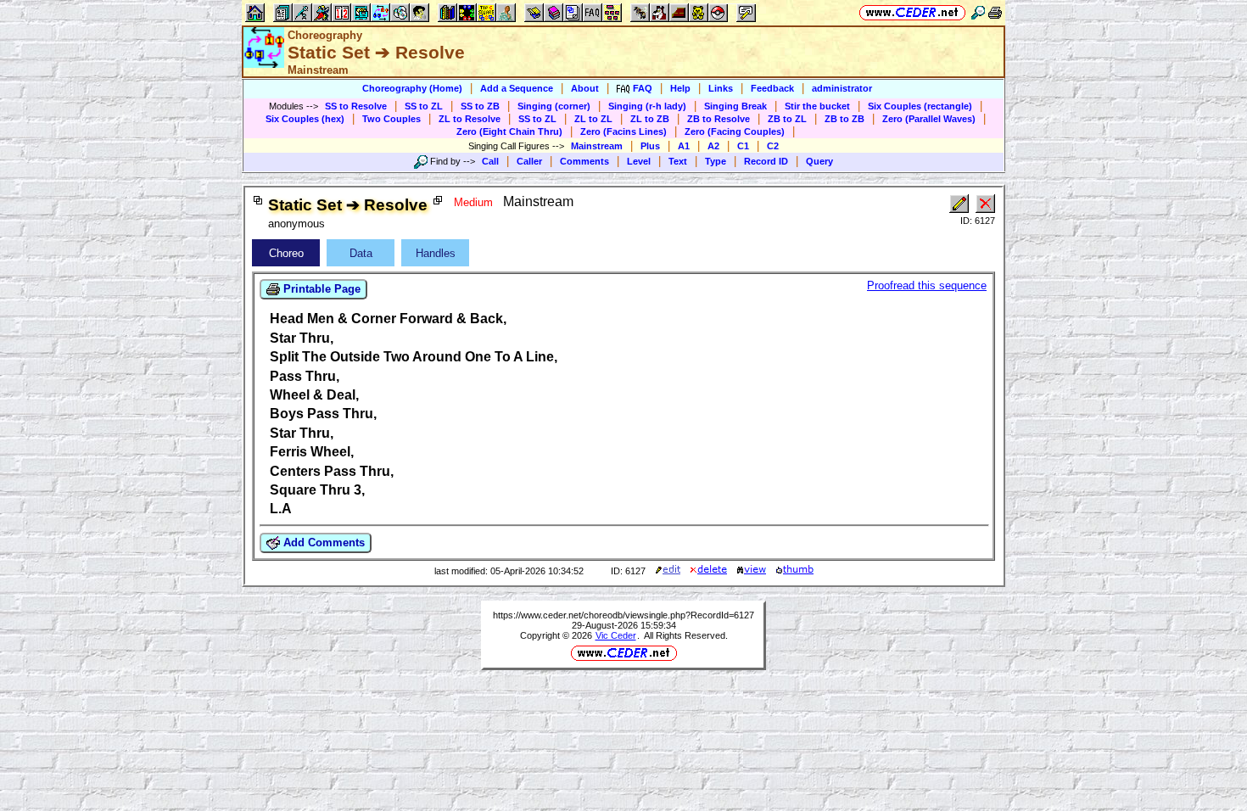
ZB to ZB (844, 119)
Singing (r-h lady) (647, 106)
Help (680, 88)
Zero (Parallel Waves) (929, 119)
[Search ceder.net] (978, 12)
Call (490, 161)
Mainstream (597, 146)
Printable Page (320, 288)
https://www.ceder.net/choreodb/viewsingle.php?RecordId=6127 (623, 615)
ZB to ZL (787, 119)
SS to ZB (480, 106)
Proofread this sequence (927, 285)
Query (819, 161)
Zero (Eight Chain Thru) (509, 131)
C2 (773, 146)
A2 (713, 146)
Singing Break (735, 106)
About (585, 88)
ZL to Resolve (469, 119)
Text (677, 161)
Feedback (772, 88)
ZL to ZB (649, 119)
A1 (684, 146)
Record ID (766, 161)
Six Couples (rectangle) (920, 106)
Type (715, 161)
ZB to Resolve (718, 119)
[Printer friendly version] (995, 12)
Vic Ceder (616, 635)
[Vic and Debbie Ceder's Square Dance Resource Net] (912, 12)
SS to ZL (424, 106)
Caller (529, 161)
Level (639, 161)
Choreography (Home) (412, 88)
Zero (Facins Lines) (623, 131)
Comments (584, 161)
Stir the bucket (817, 106)
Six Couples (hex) (305, 119)
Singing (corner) (553, 106)
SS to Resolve (356, 106)
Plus (650, 146)
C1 (743, 146)
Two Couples (391, 119)
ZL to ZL (593, 119)
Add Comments (322, 542)
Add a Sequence (516, 88)
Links (720, 88)
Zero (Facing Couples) (735, 131)
